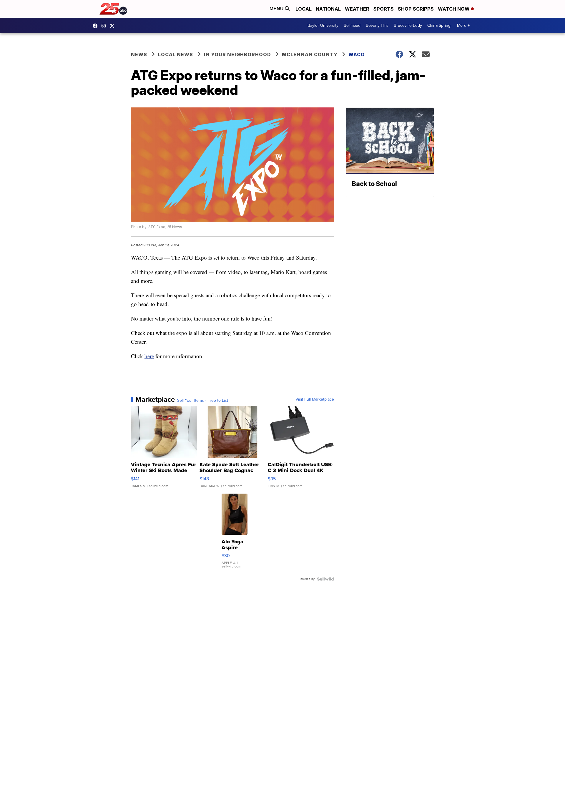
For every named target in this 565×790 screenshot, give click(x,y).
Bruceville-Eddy (408, 25)
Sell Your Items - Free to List (202, 401)
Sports (383, 9)
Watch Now (454, 9)
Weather (357, 9)
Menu (277, 8)
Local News (175, 54)
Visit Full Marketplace (314, 399)
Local (303, 9)
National (328, 9)
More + (463, 25)
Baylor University (323, 25)
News (139, 54)
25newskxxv (105, 26)
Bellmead (352, 25)
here (149, 356)
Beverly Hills (377, 25)
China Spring (439, 25)
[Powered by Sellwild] (325, 579)
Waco (356, 54)
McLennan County (310, 54)
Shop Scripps (416, 9)
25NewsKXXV (96, 26)
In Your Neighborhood (237, 54)
